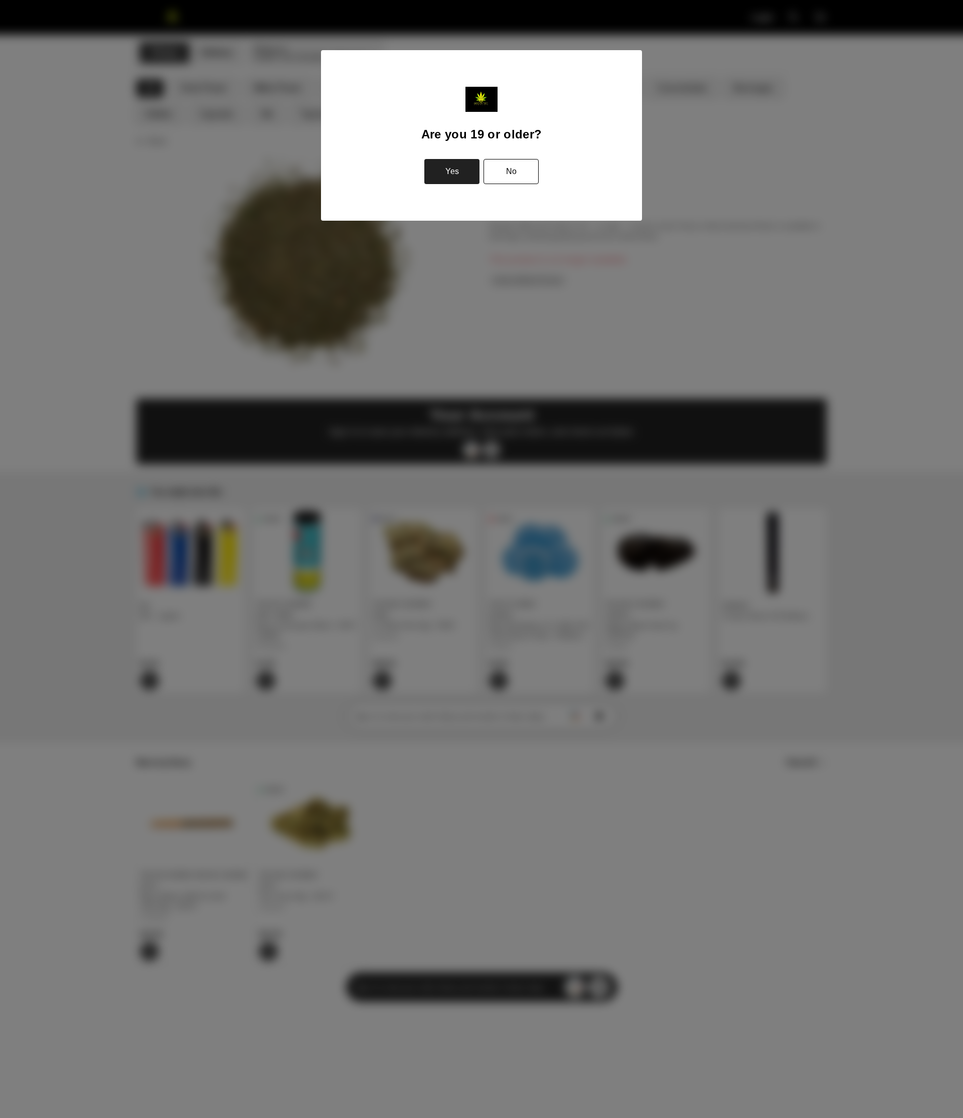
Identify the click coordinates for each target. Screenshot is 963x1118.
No (511, 171)
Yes (452, 171)
